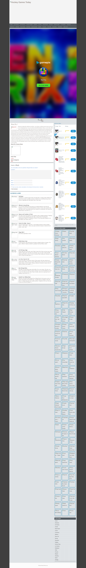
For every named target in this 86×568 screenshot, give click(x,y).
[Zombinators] (72, 369)
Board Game (56, 24)
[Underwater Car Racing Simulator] (72, 290)
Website (12, 184)
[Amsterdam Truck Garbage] (72, 348)
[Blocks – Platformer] (58, 398)
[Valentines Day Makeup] (72, 283)
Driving (17, 26)
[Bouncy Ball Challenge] (58, 512)
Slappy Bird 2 (21, 232)
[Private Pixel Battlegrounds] (65, 398)
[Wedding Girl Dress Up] (72, 305)
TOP (55, 135)
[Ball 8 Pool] (65, 369)
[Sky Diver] (65, 448)
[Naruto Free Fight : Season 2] (14, 225)
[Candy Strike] (58, 484)
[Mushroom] (72, 276)
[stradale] (72, 298)
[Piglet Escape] (65, 348)
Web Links (65, 26)
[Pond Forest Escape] (58, 290)
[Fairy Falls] (72, 255)
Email (12, 182)
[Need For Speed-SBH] (65, 298)
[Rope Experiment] (65, 376)
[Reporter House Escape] (72, 434)
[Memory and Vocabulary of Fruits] (14, 216)
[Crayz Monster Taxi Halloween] (72, 376)
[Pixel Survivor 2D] (72, 326)
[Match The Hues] (65, 305)
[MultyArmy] (65, 355)
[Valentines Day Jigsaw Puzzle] (65, 484)
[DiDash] (65, 233)
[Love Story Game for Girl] (14, 261)
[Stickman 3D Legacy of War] (65, 434)
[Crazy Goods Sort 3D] (72, 362)
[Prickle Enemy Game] (14, 243)
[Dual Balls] (58, 298)
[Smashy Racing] (58, 448)
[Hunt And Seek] (72, 405)
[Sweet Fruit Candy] (72, 491)
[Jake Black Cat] (65, 419)
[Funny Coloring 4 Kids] (58, 312)
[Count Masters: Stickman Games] (58, 255)
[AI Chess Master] (65, 255)
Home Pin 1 (14, 124)
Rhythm (49, 26)
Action (39, 24)
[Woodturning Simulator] (58, 276)
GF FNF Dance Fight (23, 250)
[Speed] (58, 426)
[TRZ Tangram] (65, 312)
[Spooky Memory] (72, 426)
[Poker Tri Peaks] (58, 412)
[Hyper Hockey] (58, 240)
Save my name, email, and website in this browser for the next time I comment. (27, 187)
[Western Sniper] (65, 491)
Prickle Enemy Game (23, 241)
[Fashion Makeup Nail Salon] (58, 262)
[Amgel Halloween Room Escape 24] (58, 405)
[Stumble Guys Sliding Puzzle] (14, 279)
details (56, 225)
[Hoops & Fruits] (65, 441)
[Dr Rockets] (58, 434)
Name (12, 180)
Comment (13, 169)
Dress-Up (12, 26)
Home (11, 24)
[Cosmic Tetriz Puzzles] (65, 469)
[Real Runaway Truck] (72, 312)
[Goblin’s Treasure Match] (72, 247)
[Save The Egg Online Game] (72, 477)
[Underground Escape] (72, 441)
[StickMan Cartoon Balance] (65, 412)
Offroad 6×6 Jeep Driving (24, 205)
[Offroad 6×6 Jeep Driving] (14, 208)
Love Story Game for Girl (24, 259)
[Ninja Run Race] (72, 505)
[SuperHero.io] (58, 305)
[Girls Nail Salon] (65, 262)
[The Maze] (72, 484)
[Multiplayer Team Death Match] (72, 455)
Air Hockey (22, 24)
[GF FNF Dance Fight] (14, 252)
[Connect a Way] (58, 498)
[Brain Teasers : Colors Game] (72, 383)
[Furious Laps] (72, 512)
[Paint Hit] (65, 477)
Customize (63, 24)
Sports (35, 24)
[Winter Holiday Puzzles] (72, 262)
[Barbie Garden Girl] (65, 505)
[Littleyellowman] (58, 441)
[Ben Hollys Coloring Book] (72, 341)
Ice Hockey (16, 24)
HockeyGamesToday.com (43, 565)
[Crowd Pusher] (58, 391)
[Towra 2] (58, 355)
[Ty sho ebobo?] (58, 362)
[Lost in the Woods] (65, 269)
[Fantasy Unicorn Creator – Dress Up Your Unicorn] (65, 326)
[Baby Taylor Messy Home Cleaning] (65, 383)
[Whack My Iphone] (58, 462)
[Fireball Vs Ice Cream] (72, 398)
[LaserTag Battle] (72, 233)
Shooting (54, 26)
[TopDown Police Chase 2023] (58, 383)
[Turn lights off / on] (42, 120)
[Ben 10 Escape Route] (14, 270)
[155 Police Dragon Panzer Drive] (72, 448)
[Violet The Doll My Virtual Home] (65, 283)
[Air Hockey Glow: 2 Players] (58, 419)
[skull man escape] (58, 341)
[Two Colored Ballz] (65, 362)
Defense (69, 24)
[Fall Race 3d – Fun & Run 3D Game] (72, 269)
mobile (12, 158)
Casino (56, 530)
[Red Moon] (58, 469)
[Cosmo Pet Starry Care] (58, 269)
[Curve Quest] (65, 455)
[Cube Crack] (58, 491)
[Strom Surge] (65, 498)
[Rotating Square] (58, 505)
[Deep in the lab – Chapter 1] (58, 455)
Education (22, 26)
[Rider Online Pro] (65, 247)
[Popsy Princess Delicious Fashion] (72, 469)
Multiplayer (34, 26)
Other (39, 26)
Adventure (45, 24)
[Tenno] (65, 512)
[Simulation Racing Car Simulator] (58, 326)
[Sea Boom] (58, 247)
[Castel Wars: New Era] (58, 319)
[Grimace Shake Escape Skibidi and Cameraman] (72, 419)
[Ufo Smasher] (65, 240)
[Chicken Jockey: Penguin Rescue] (65, 426)
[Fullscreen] (39, 120)
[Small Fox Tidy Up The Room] (58, 333)
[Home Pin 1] (14, 127)
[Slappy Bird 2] (14, 234)
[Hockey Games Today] (20, 2)
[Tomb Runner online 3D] (72, 412)
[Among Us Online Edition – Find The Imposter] (65, 290)
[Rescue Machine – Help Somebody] (58, 376)
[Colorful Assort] (65, 405)
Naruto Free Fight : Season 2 (25, 223)
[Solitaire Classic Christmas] (58, 233)
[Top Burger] (14, 199)
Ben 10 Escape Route (23, 268)
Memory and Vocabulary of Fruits (26, 214)
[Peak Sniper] (72, 462)
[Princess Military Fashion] (58, 369)
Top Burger (21, 196)
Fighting (28, 26)
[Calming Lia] (65, 276)
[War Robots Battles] (72, 240)
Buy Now (73, 131)
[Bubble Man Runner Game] (65, 391)
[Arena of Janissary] (72, 391)
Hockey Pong (29, 24)
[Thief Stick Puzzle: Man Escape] (72, 498)
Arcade (51, 24)
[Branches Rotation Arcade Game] (58, 348)
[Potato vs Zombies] (58, 477)
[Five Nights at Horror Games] (65, 319)
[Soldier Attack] (72, 355)
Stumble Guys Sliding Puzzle (25, 277)
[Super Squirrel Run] (65, 462)
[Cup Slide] (65, 341)
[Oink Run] (65, 333)
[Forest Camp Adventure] (72, 333)
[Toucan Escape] (72, 319)
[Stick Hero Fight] (58, 283)
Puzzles (44, 26)
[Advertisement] (43, 13)
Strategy (60, 26)
